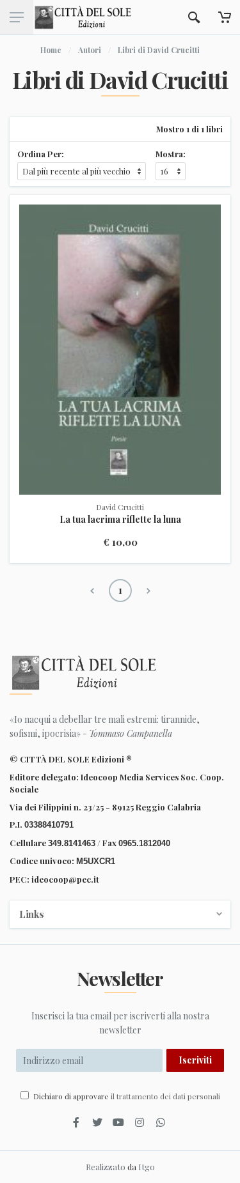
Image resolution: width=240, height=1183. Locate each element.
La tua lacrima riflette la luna (120, 519)
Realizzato (105, 1166)
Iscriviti (195, 1060)
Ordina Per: (40, 153)
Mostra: (171, 153)
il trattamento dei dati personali (165, 1096)
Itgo (146, 1166)
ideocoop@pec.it (65, 879)
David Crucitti (120, 507)
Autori (89, 50)
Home (50, 50)
